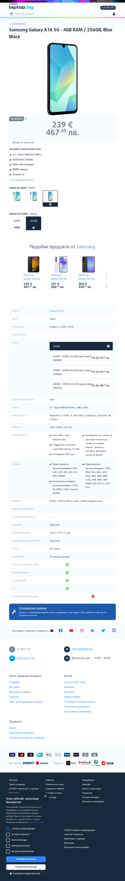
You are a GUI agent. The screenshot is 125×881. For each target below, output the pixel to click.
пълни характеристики (20, 180)
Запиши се (51, 631)
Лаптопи (13, 780)
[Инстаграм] (82, 631)
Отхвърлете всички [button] (26, 867)
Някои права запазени (20, 873)
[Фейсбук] (60, 631)
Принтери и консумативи (76, 847)
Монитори (14, 793)
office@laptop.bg (82, 649)
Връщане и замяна (20, 692)
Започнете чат (26, 658)
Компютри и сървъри (74, 838)
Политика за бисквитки (77, 706)
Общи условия (72, 697)
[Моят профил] (114, 14)
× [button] (45, 796)
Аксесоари (51, 797)
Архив (12, 728)
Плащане (14, 682)
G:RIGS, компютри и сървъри (24, 788)
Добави (23, 142)
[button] (26, 873)
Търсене (12, 13)
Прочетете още (36, 822)
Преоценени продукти (21, 733)
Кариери (69, 687)
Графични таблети (55, 788)
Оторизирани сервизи (33, 608)
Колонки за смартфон (93, 801)
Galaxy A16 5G (57, 311)
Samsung (86, 247)
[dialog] (26, 835)
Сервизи (14, 697)
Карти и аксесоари (91, 788)
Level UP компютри (73, 834)
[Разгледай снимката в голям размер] (62, 79)
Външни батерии (90, 797)
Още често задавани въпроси (26, 701)
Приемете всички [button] (26, 859)
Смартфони (88, 780)
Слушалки (87, 793)
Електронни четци (55, 784)
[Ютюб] (71, 631)
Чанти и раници (17, 784)
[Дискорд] (114, 631)
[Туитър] (103, 631)
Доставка (14, 687)
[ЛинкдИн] (93, 631)
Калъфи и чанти (54, 793)
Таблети (50, 780)
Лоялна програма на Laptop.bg (26, 737)
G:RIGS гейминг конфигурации (79, 830)
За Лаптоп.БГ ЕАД (74, 682)
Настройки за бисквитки (77, 711)
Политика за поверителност (79, 701)
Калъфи (86, 784)
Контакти (69, 692)
